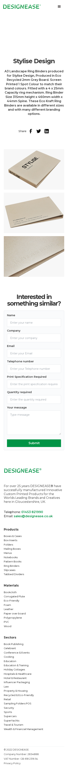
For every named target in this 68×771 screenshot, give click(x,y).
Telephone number (20, 361)
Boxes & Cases (13, 536)
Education (10, 661)
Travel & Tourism (13, 724)
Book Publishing (13, 644)
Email (11, 346)
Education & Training (16, 665)
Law (6, 686)
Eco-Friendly (11, 600)
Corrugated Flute (14, 596)
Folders (8, 544)
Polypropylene (13, 617)
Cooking (9, 656)
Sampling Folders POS (17, 703)
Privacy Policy (12, 763)
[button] (59, 6)
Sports (8, 712)
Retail (7, 699)
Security (9, 707)
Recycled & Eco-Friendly (19, 695)
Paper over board (15, 613)
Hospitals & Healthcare (18, 673)
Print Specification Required (26, 376)
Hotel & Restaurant (15, 678)
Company (13, 330)
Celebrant (10, 648)
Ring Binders (11, 565)
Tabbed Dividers (14, 574)
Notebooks (11, 557)
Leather (8, 609)
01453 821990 (32, 512)
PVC (6, 621)
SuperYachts (11, 720)
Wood (7, 626)
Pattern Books (12, 561)
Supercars (10, 716)
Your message (17, 407)
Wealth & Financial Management (23, 729)
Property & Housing (16, 690)
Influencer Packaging (17, 682)
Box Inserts (10, 540)
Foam (7, 605)
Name (11, 315)
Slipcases (9, 570)
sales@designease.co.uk (33, 516)
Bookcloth (10, 592)
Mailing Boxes (12, 548)
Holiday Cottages (14, 669)
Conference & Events (16, 652)
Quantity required (19, 392)
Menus (8, 553)
